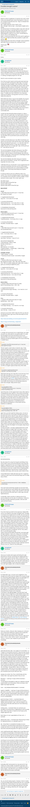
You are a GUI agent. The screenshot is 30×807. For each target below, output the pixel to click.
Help (22, 803)
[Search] (28, 1)
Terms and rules (9, 803)
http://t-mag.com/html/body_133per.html (11, 321)
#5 (28, 456)
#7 (28, 552)
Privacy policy (17, 803)
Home (25, 803)
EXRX (13, 378)
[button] (1, 801)
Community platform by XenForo (12, 805)
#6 (28, 509)
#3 (28, 65)
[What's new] (25, 1)
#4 (28, 330)
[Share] (27, 16)
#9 (28, 628)
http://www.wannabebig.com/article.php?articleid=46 (14, 318)
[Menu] (2, 1)
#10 (28, 648)
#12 (28, 778)
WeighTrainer (15, 617)
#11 (28, 761)
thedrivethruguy (5, 8)
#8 (28, 572)
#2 (28, 54)
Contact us (3, 803)
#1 (28, 16)
